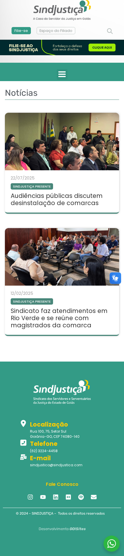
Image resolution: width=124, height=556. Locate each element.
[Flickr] (68, 497)
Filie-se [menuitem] (21, 30)
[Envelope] (93, 497)
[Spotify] (81, 497)
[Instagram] (30, 497)
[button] (110, 31)
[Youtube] (43, 497)
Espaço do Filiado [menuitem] (56, 30)
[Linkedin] (55, 497)
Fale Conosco (62, 484)
